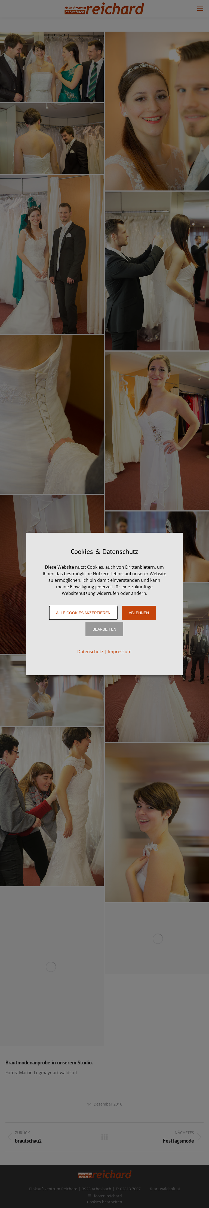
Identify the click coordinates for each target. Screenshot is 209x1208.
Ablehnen (139, 613)
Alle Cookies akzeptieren (83, 613)
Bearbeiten (104, 629)
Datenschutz (90, 652)
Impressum (119, 652)
